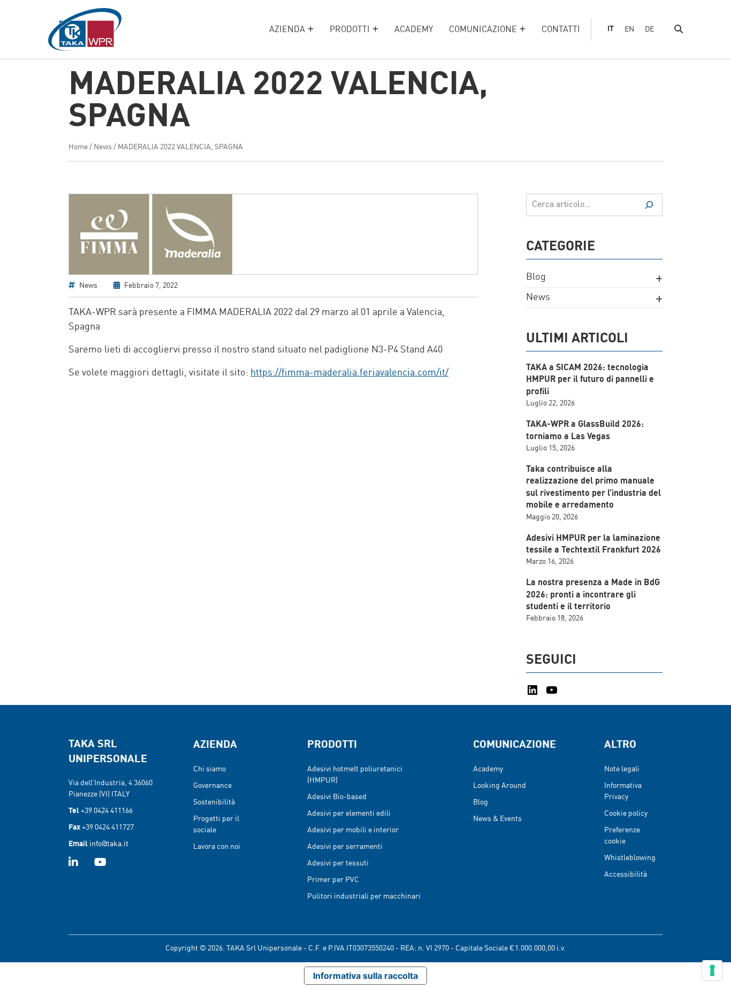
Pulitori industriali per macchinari (364, 896)
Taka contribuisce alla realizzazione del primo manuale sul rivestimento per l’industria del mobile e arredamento (593, 487)
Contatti (561, 30)
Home (78, 147)
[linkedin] (73, 863)
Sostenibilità (214, 802)
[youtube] (100, 863)
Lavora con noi (216, 846)
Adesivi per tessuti (338, 863)
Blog (536, 277)
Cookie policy (626, 813)
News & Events (497, 819)
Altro (620, 745)
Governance (212, 785)
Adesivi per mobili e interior (353, 830)
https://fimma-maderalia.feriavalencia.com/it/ (349, 373)
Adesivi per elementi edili (349, 813)
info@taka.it (108, 844)
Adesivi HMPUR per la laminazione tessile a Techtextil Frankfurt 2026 (593, 544)
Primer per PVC (333, 880)
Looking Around (499, 785)
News (103, 147)
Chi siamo (209, 769)
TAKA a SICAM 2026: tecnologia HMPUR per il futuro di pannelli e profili (590, 380)
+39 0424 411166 (107, 811)
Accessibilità (625, 874)
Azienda (287, 30)
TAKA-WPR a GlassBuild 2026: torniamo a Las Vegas (585, 430)
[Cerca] (649, 205)
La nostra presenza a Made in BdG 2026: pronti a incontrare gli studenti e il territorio (593, 595)
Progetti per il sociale (216, 824)
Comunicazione (483, 30)
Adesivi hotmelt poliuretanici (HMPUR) (354, 774)
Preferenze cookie (622, 835)
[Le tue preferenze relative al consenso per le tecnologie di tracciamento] (712, 970)
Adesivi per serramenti (345, 846)
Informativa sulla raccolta (365, 975)
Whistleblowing (630, 858)
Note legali (621, 769)
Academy (413, 30)
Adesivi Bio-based (337, 797)
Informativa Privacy (623, 791)
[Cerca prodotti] (678, 29)
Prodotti (350, 30)
